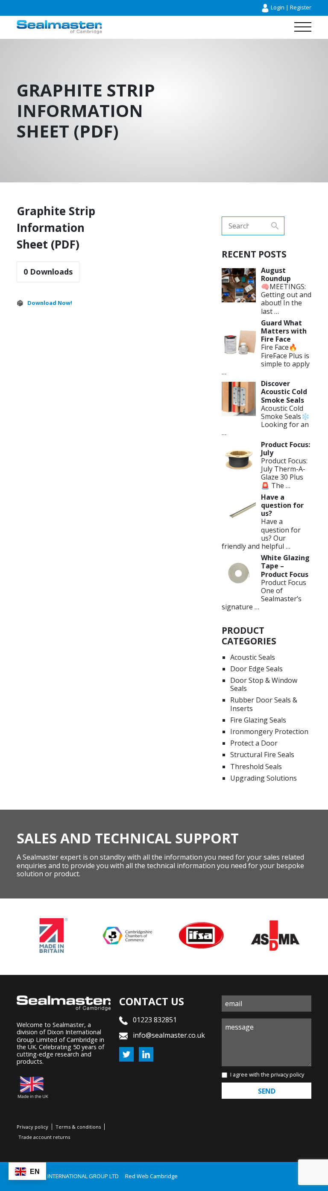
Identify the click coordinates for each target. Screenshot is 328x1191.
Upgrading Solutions (263, 778)
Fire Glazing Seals (258, 720)
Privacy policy (32, 1127)
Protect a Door (254, 743)
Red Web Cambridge (151, 1176)
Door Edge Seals (256, 668)
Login (277, 7)
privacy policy (287, 1074)
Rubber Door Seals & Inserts (263, 704)
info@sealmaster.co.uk (169, 1035)
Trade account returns (44, 1137)
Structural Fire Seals (262, 754)
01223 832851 (154, 1019)
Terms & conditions (78, 1127)
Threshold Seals (256, 766)
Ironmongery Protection (269, 731)
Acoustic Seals (252, 657)
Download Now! (49, 303)
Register (300, 7)
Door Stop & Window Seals (263, 684)
